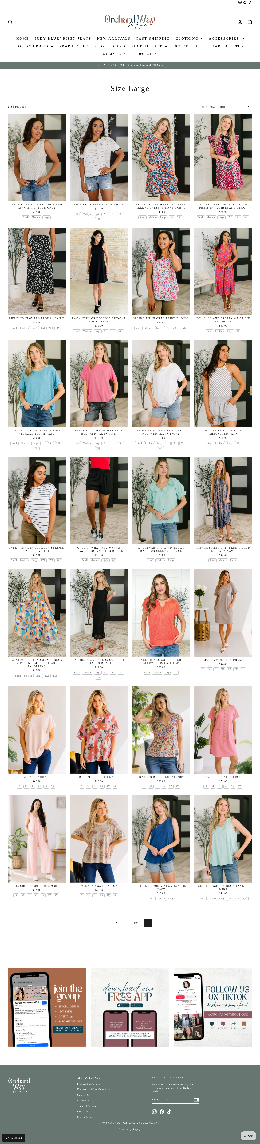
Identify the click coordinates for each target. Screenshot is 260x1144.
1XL (112, 214)
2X (236, 669)
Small (26, 217)
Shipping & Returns (88, 1084)
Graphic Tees (76, 46)
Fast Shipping (153, 38)
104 (136, 922)
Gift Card (113, 46)
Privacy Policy (85, 1100)
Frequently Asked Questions (93, 1089)
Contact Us (83, 1095)
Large (46, 217)
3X (243, 669)
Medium (36, 217)
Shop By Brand (31, 46)
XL (105, 214)
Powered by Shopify (130, 1129)
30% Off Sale (188, 46)
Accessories (225, 38)
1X (229, 669)
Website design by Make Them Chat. (142, 1123)
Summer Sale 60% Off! (130, 54)
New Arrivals (114, 38)
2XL (120, 214)
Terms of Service (87, 1106)
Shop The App (147, 46)
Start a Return (85, 1117)
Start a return (228, 46)
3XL (98, 219)
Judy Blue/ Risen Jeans (63, 38)
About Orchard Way (88, 1078)
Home (22, 38)
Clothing (188, 38)
